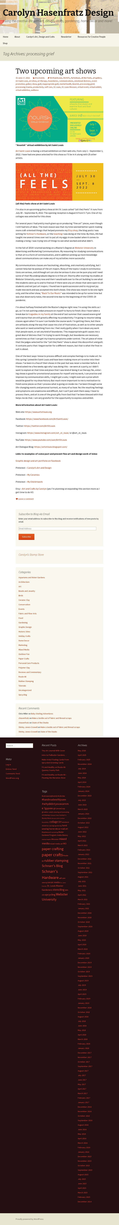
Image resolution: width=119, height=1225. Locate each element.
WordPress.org (12, 778)
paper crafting (53, 848)
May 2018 (82, 1030)
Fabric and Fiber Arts (28, 613)
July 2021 (82, 881)
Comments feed (13, 773)
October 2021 (84, 868)
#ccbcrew (61, 796)
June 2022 (82, 831)
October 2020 (84, 922)
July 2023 (82, 800)
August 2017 (83, 1070)
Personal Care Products (29, 663)
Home (5, 36)
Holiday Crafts (24, 636)
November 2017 (84, 1057)
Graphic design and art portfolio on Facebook (38, 460)
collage (53, 821)
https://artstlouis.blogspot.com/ (50, 446)
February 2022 (84, 849)
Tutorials (22, 685)
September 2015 (85, 1170)
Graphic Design (25, 627)
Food (21, 618)
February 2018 (84, 1043)
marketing (54, 832)
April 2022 (82, 840)
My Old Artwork (35, 481)
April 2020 (82, 944)
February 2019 (84, 998)
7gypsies (48, 808)
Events (42, 78)
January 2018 (83, 1048)
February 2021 (84, 904)
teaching (58, 233)
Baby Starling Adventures (42, 713)
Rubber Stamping (26, 681)
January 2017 (83, 1102)
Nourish (75, 84)
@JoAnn (45, 812)
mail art (64, 828)
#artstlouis (75, 78)
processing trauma (24, 87)
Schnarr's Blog (52, 866)
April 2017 (82, 1089)
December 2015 (84, 1156)
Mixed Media (24, 649)
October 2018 (84, 1012)
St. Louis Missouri (69, 87)
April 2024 (82, 782)
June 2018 (82, 1025)
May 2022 (82, 836)
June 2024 (82, 773)
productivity (38, 87)
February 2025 (84, 759)
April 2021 (82, 895)
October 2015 (84, 1165)
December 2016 (84, 1107)
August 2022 (83, 827)
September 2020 (85, 926)
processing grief (87, 84)
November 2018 (84, 1007)
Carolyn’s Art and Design (39, 467)
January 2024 (83, 791)
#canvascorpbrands (49, 796)
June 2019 (82, 989)
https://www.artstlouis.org (38, 411)
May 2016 (82, 1134)
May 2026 (82, 750)
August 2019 (83, 980)
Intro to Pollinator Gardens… (54, 755)
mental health (65, 84)
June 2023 (82, 804)
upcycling (50, 894)
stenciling (58, 889)
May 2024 (82, 777)
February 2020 (84, 953)
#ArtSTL (66, 78)
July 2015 (82, 1179)
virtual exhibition (23, 90)
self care (48, 87)
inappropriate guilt (51, 84)
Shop (5, 43)
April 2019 (82, 994)
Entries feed (11, 769)
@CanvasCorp (59, 808)
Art (36, 78)
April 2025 (82, 755)
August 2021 (83, 877)
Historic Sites (24, 631)
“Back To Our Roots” (51, 293)
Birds (21, 595)
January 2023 (83, 813)
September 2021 (85, 872)
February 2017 (84, 1098)
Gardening (23, 622)
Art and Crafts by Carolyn (34, 488)
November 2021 (84, 863)
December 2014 (84, 1201)
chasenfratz (24, 718)
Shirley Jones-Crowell (28, 727)
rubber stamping (56, 860)
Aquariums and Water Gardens (32, 577)
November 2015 (84, 1161)
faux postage (50, 826)
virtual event (83, 87)
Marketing (23, 645)
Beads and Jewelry (27, 591)
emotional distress (82, 81)
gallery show (31, 84)
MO (64, 843)
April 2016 (82, 1138)
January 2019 (83, 1003)
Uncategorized (25, 690)
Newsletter (66, 36)
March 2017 (83, 1093)
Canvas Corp (55, 815)
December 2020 (84, 913)
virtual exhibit (95, 87)
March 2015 (83, 1192)
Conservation (24, 604)
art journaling (64, 812)
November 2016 (84, 1111)
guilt (40, 84)
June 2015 (82, 1183)
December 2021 (84, 859)
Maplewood (46, 832)
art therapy (42, 81)
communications (66, 81)
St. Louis (57, 87)
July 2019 (82, 985)
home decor (55, 828)
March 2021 (83, 899)
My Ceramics (33, 474)
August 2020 (83, 931)
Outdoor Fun (24, 654)
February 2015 (84, 1197)
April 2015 (82, 1188)
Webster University (84, 247)
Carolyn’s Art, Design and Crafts (40, 36)
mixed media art (56, 844)
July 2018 (82, 1021)
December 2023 (84, 795)
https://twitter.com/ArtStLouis (39, 425)
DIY (60, 821)
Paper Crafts (24, 658)
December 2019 (84, 962)
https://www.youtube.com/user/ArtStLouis (46, 439)
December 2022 (84, 818)
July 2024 (82, 768)
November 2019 (84, 967)
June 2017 (82, 1079)
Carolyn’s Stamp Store (31, 554)
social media (53, 882)
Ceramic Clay (24, 600)
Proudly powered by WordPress (30, 1219)
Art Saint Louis (22, 81)
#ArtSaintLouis (56, 78)
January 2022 (83, 854)
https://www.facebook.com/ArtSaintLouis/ (47, 418)
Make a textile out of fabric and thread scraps (52, 718)
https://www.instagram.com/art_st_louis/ (48, 432)
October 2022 (84, 822)
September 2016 (85, 1120)
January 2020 (83, 958)
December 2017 (84, 1052)
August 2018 (83, 1016)
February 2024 (84, 786)
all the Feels (86, 78)
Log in (8, 764)
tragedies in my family (39, 314)
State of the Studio (40, 722)
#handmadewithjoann (54, 799)
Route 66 (22, 676)
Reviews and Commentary (30, 672)
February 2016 (84, 1147)
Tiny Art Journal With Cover (53, 750)
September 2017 (85, 1066)
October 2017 (84, 1061)
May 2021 (82, 890)
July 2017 (82, 1075)
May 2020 (82, 940)
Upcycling (23, 694)
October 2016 (84, 1116)
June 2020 (82, 935)
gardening (58, 826)
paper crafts (52, 854)
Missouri (55, 839)
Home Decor (24, 640)
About (17, 36)
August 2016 (83, 1125)
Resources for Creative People (92, 36)
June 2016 (82, 1129)
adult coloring (54, 812)
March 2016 (83, 1143)
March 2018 (83, 1039)
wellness (35, 90)
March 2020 (83, 949)
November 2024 (84, 764)
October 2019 (84, 971)
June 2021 (82, 886)
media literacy (62, 835)
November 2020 (84, 917)
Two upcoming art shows (56, 71)
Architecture (24, 582)
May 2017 (82, 1084)
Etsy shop (73, 230)
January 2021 (83, 908)
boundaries (53, 81)
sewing (44, 882)
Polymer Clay (24, 667)
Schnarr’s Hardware (36, 233)
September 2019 (85, 976)
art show (32, 81)
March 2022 (83, 845)
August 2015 (83, 1174)
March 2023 (83, 809)
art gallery (97, 78)
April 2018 (82, 1034)
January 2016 (83, 1152)
